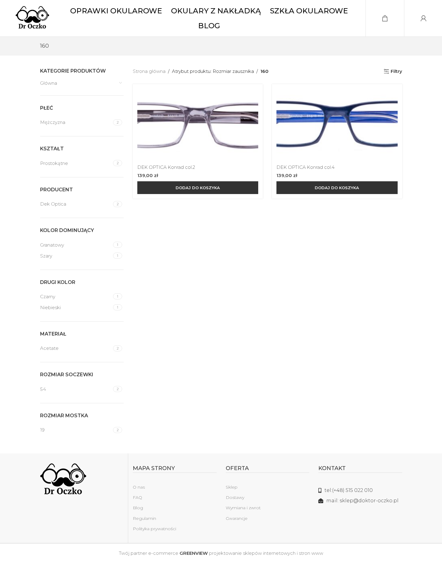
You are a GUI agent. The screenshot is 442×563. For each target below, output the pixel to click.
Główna (48, 83)
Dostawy (235, 497)
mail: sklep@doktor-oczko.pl (362, 500)
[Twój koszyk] (385, 18)
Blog (138, 507)
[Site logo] (32, 18)
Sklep (232, 487)
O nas (139, 487)
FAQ (137, 497)
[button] (197, 187)
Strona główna (149, 71)
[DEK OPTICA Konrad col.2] (197, 125)
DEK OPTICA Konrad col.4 (305, 167)
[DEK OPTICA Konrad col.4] (336, 125)
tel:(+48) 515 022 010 (348, 490)
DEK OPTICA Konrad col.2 (166, 167)
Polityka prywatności (154, 528)
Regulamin (144, 518)
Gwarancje (237, 518)
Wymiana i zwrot (243, 507)
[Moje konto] (423, 18)
